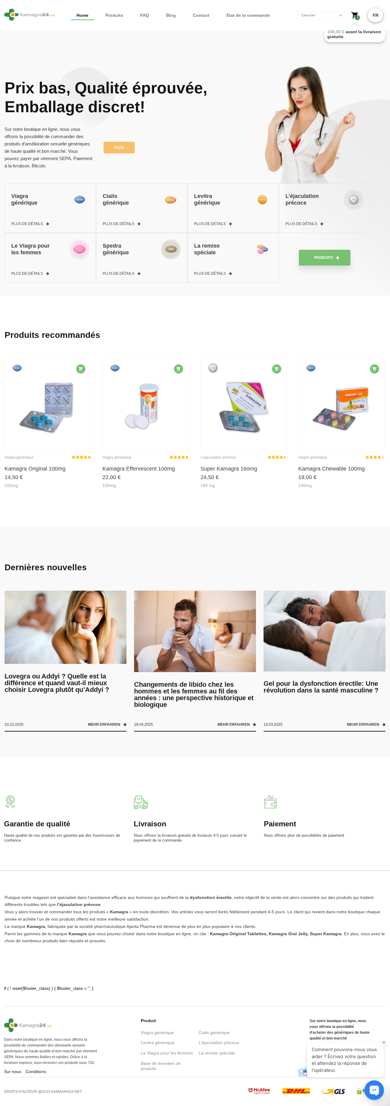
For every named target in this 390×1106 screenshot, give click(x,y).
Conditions (36, 1071)
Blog (171, 15)
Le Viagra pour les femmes (167, 1053)
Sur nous (12, 1071)
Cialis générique (214, 1032)
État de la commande (248, 15)
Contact (201, 15)
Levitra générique (158, 1042)
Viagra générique (157, 1032)
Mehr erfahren (104, 724)
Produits (114, 15)
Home (82, 15)
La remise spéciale (217, 1053)
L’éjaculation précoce (219, 1042)
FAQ (144, 15)
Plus (119, 147)
